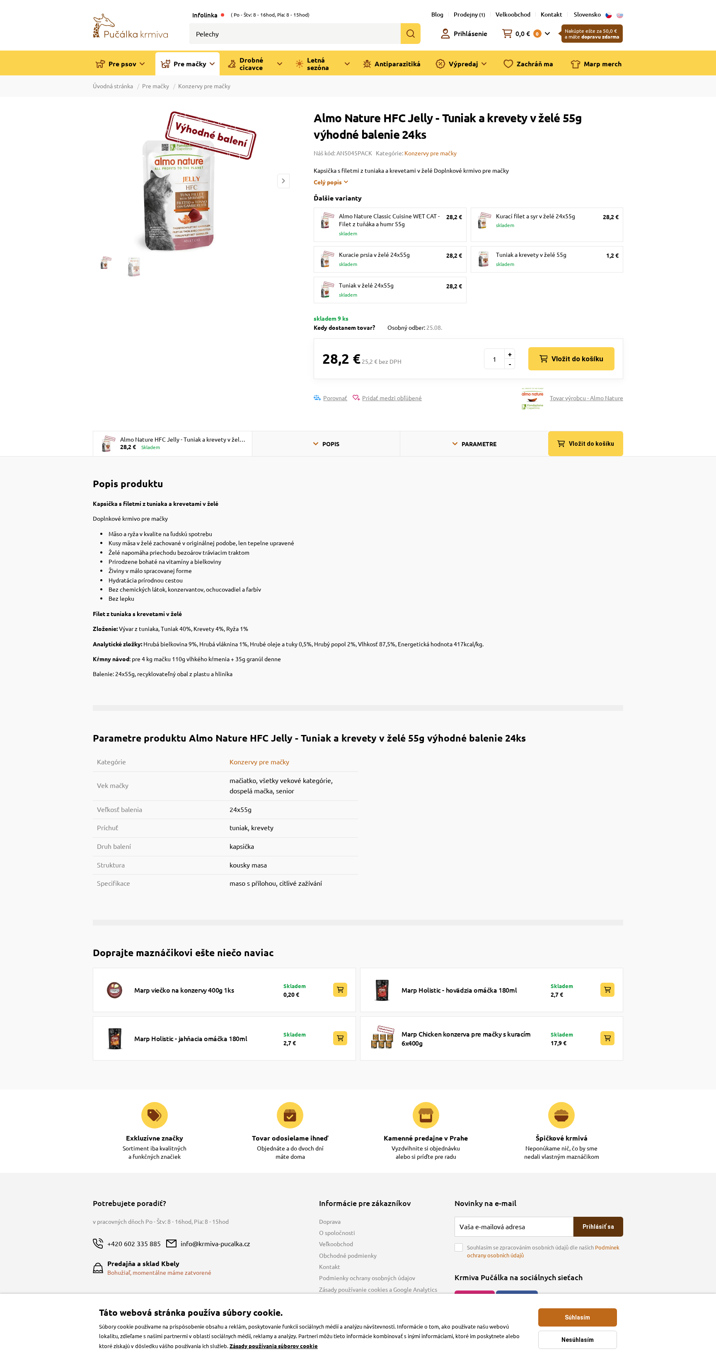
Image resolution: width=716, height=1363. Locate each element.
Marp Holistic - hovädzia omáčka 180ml (459, 989)
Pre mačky (155, 85)
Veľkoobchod (336, 1243)
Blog (437, 14)
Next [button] (283, 181)
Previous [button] (98, 181)
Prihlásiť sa (598, 1226)
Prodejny (469, 14)
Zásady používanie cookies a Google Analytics (378, 1289)
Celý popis (328, 182)
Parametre (479, 443)
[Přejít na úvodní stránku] (130, 25)
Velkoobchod (513, 14)
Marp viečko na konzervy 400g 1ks (184, 989)
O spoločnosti (337, 1232)
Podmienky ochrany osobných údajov (367, 1277)
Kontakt (551, 14)
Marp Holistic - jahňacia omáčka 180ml (190, 1038)
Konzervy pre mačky (204, 85)
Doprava (330, 1221)
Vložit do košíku (577, 359)
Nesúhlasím (577, 1339)
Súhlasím (577, 1317)
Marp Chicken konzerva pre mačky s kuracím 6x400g (466, 1038)
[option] (191, 180)
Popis (330, 443)
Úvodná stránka (113, 85)
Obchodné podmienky (348, 1255)
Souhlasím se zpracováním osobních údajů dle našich (543, 1251)
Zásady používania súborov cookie (274, 1345)
